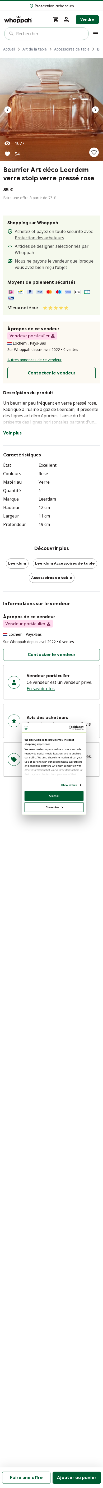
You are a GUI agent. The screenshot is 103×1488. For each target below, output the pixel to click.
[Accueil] (25, 19)
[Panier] (55, 19)
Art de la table (34, 49)
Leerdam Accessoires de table (65, 563)
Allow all (54, 795)
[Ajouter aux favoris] (94, 152)
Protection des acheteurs (39, 238)
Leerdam (17, 563)
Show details (69, 784)
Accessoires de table (72, 49)
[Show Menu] (95, 33)
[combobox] (50, 33)
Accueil (9, 49)
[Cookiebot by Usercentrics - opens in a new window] (69, 727)
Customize (52, 806)
